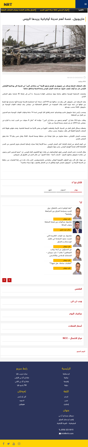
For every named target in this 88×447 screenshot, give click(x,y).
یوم (76, 190)
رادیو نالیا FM (21, 385)
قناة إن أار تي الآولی (22, 378)
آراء (80, 202)
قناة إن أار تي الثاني (22, 381)
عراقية (66, 378)
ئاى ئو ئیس (22, 397)
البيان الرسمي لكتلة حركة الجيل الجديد (61, 10)
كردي (66, 397)
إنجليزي (66, 404)
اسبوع (63, 190)
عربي (66, 400)
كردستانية (66, 374)
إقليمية (66, 381)
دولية (66, 385)
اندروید (21, 400)
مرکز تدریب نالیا (21, 374)
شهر (50, 190)
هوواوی (22, 404)
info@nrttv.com (67, 433)
